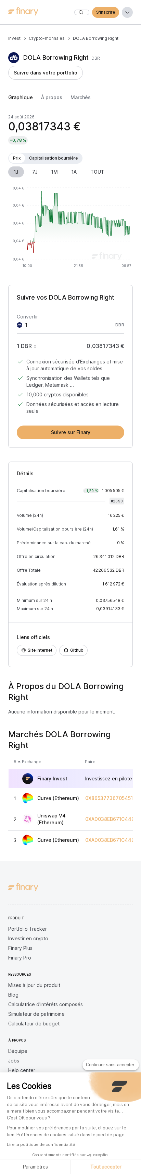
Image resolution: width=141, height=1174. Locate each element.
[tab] (20, 99)
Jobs (13, 1060)
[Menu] (127, 12)
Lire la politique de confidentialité (41, 1144)
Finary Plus (20, 948)
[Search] (81, 12)
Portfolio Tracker (27, 929)
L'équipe (17, 1051)
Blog (13, 995)
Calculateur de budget (34, 1023)
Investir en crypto (28, 938)
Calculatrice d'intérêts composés (45, 1004)
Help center (21, 1070)
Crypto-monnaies (47, 38)
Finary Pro (19, 958)
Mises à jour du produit (34, 985)
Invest (14, 38)
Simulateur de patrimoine (36, 1014)
